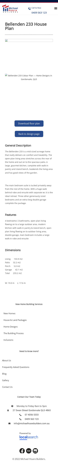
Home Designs (11, 326)
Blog (4, 373)
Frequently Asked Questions (15, 367)
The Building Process (14, 333)
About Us (6, 360)
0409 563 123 (39, 12)
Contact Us (7, 386)
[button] (55, 8)
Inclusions (8, 339)
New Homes (9, 313)
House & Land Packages (15, 320)
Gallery (5, 380)
